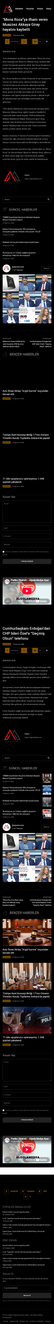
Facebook (14, 1191)
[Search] (48, 199)
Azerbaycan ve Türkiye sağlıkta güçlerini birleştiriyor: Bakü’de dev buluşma (19, 254)
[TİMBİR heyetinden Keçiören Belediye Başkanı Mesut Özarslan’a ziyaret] (47, 219)
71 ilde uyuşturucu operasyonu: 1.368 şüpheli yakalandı (23, 480)
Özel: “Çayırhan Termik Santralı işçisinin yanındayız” (22, 1218)
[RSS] (39, 1191)
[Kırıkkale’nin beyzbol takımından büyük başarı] (47, 243)
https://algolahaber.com (33, 179)
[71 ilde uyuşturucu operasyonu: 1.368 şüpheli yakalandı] (27, 461)
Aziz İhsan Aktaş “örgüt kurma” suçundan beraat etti (25, 392)
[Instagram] (23, 1191)
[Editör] (12, 177)
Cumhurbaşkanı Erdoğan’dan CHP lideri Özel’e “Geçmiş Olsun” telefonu (40, 344)
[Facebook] (6, 1191)
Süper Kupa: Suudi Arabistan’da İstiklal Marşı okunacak (24, 1231)
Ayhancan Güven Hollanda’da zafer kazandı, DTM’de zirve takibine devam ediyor (14, 344)
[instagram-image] (11, 282)
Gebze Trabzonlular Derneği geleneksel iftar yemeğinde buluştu (26, 1225)
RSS (45, 1191)
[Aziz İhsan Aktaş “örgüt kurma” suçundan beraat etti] (27, 373)
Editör (27, 175)
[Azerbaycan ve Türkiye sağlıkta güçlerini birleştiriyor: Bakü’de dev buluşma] (47, 255)
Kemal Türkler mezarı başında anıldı (16, 1212)
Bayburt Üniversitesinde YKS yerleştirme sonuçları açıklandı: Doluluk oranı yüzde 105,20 (21, 230)
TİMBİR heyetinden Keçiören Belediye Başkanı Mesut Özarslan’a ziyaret (21, 218)
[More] (47, 41)
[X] (25, 1197)
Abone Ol (27, 1295)
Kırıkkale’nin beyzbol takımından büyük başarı (21, 242)
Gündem (6, 35)
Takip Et (46, 268)
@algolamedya (18, 267)
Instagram (31, 1191)
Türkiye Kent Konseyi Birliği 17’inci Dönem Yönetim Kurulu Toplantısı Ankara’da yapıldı (26, 436)
